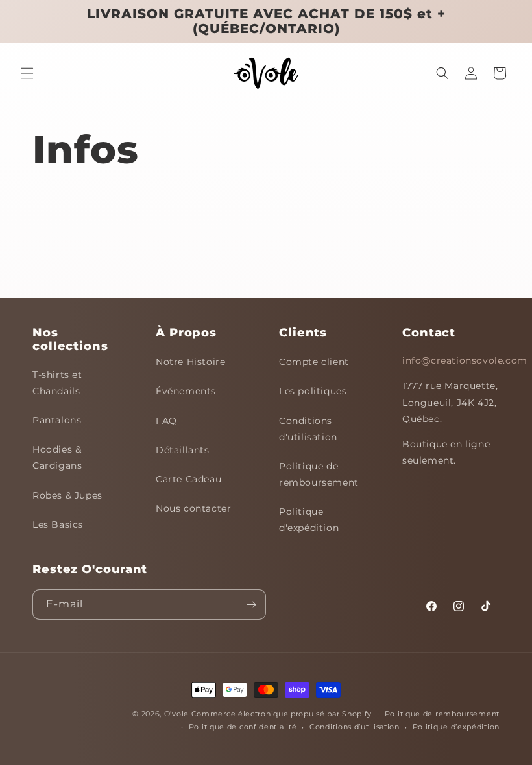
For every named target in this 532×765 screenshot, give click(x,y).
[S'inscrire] (251, 604)
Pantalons (56, 420)
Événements (186, 391)
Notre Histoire (190, 362)
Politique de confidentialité (243, 726)
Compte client (314, 362)
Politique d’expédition (456, 726)
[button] (27, 73)
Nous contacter (193, 508)
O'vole (176, 713)
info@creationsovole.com (464, 360)
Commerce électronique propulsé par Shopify (281, 713)
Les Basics (57, 524)
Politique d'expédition (309, 520)
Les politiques (312, 391)
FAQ (166, 421)
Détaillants (183, 450)
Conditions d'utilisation (308, 429)
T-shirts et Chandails (57, 383)
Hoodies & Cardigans (57, 457)
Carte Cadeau (188, 479)
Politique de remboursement (319, 474)
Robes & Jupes (67, 495)
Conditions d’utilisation (354, 726)
